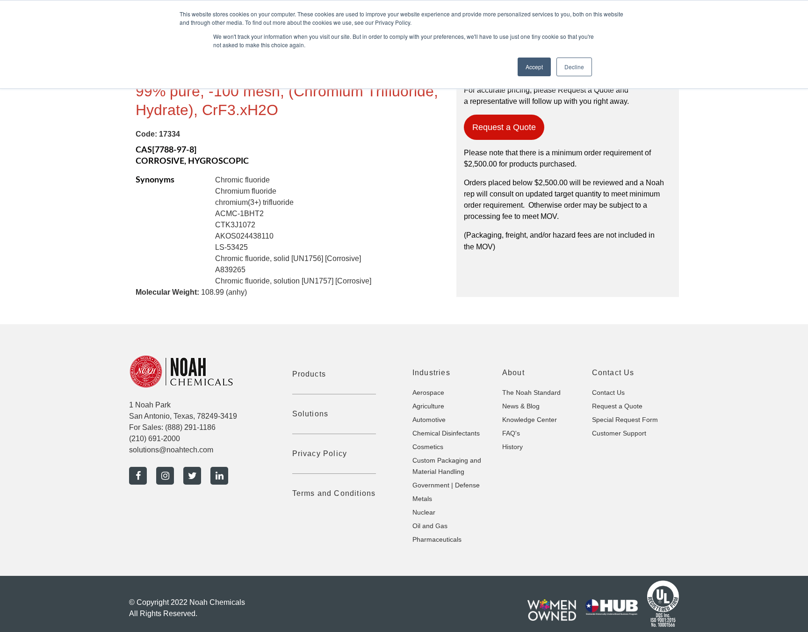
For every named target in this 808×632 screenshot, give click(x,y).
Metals (422, 498)
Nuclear (423, 512)
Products (309, 374)
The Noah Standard (531, 392)
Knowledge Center (529, 419)
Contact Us (608, 392)
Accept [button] (534, 67)
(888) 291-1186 (190, 427)
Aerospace (428, 392)
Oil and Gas (429, 526)
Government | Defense (446, 485)
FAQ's (511, 433)
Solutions (310, 414)
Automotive (429, 419)
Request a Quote (504, 127)
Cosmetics (427, 446)
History (512, 446)
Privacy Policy (319, 454)
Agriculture (428, 406)
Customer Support (619, 433)
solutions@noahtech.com (171, 450)
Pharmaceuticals (437, 539)
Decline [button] (574, 67)
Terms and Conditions (334, 493)
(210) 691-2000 (154, 439)
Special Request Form (625, 419)
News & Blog (521, 406)
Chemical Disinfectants (446, 433)
